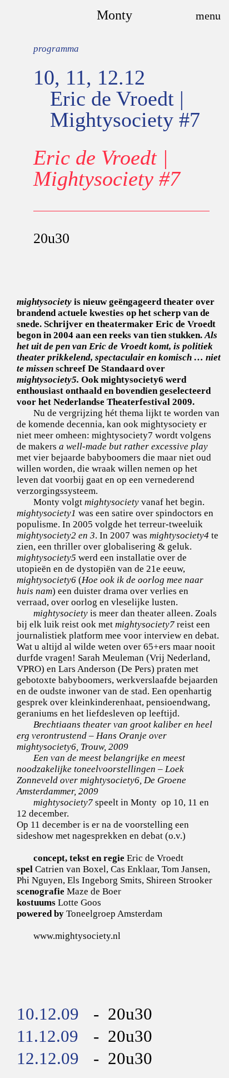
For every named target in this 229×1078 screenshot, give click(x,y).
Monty (114, 15)
